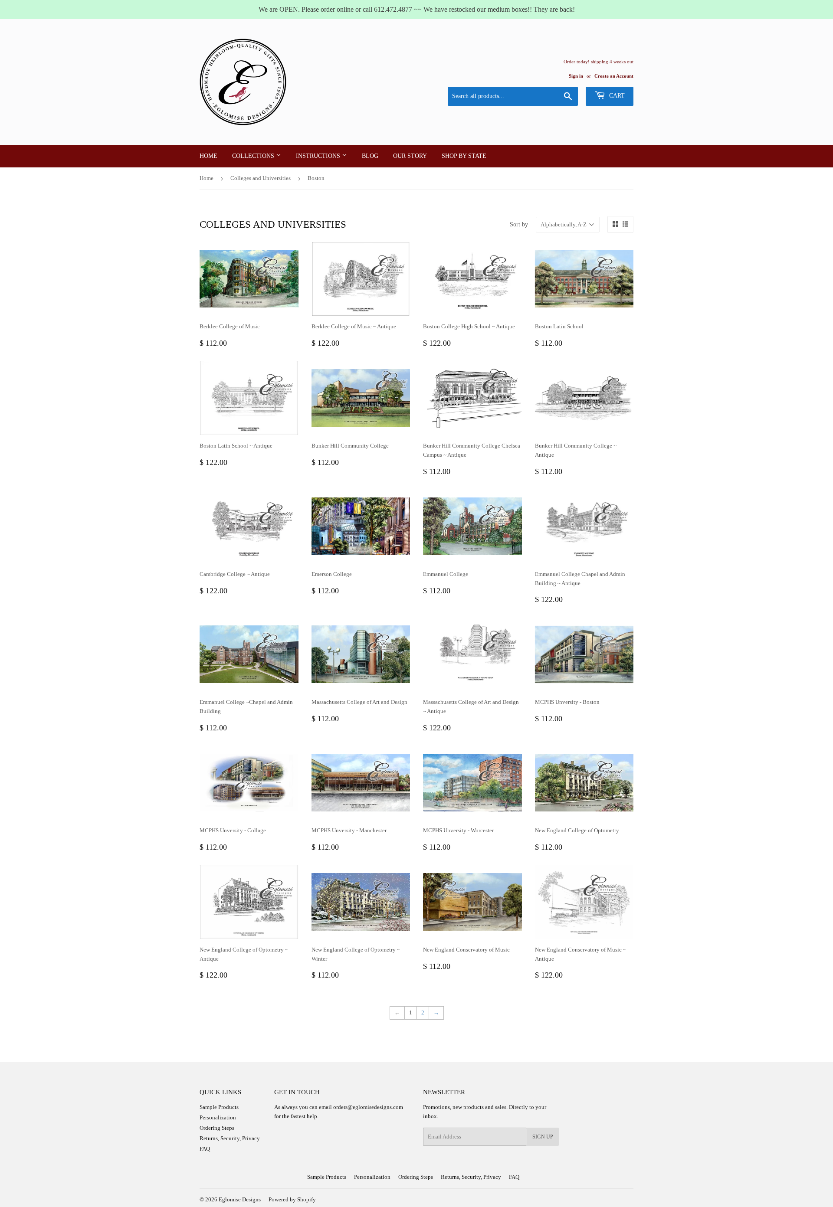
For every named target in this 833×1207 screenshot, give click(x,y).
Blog (370, 156)
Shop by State (464, 156)
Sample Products (219, 1107)
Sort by (519, 224)
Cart (616, 95)
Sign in (576, 76)
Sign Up (542, 1137)
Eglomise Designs (240, 1199)
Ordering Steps (217, 1128)
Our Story (410, 156)
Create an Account (613, 76)
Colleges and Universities (260, 178)
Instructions (319, 156)
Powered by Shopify (292, 1199)
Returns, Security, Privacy (230, 1138)
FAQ (205, 1148)
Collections (254, 156)
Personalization (218, 1117)
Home (208, 156)
